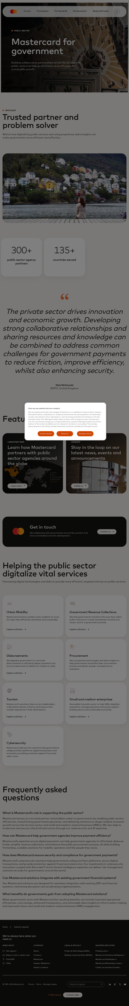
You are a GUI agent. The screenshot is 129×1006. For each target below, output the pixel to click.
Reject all (64, 434)
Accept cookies (46, 434)
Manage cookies (85, 434)
